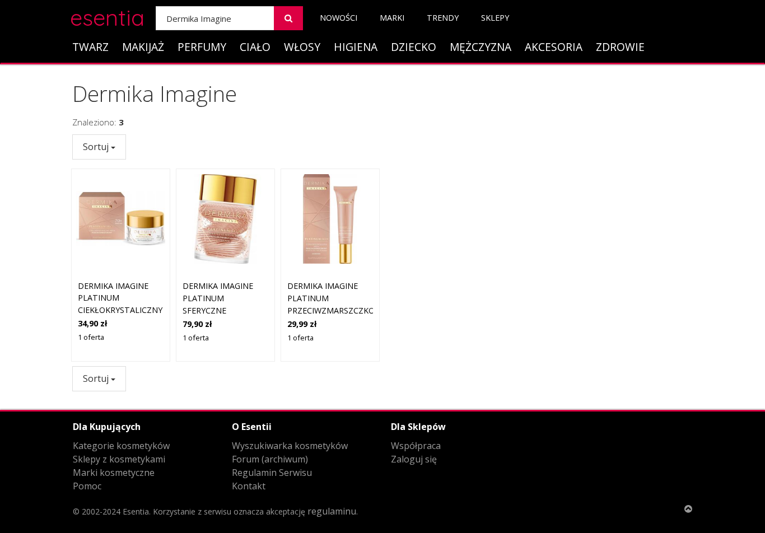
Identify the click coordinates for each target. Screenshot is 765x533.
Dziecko (413, 46)
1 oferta (91, 337)
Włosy (302, 46)
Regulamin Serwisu (272, 472)
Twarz (90, 46)
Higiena (355, 46)
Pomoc (87, 486)
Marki (392, 17)
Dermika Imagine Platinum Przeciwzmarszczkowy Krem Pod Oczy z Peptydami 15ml (336, 309)
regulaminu (331, 511)
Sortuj (97, 147)
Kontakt (248, 486)
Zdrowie (620, 46)
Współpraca (416, 446)
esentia (107, 16)
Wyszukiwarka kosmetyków (290, 446)
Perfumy (202, 46)
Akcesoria (553, 46)
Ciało (255, 46)
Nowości (338, 17)
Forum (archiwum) (270, 459)
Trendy (443, 17)
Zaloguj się (414, 459)
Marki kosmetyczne (114, 472)
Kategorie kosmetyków (121, 446)
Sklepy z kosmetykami (119, 459)
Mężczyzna (480, 46)
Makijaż (143, 46)
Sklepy (495, 17)
